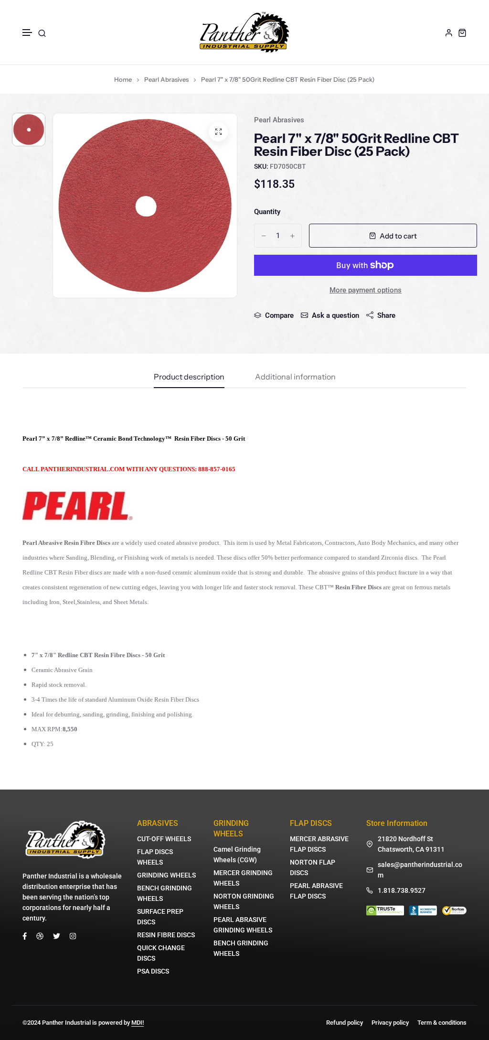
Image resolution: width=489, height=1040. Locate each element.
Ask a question (335, 315)
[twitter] (56, 936)
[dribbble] (39, 936)
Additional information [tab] (295, 377)
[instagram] (73, 936)
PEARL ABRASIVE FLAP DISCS (316, 891)
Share (386, 315)
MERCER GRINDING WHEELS (243, 878)
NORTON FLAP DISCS (312, 867)
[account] (449, 32)
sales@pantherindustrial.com (420, 870)
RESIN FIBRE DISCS (166, 935)
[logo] (244, 32)
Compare (279, 315)
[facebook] (24, 936)
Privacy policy (390, 1022)
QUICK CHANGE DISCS (161, 953)
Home (123, 79)
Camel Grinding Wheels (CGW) (237, 854)
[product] (218, 131)
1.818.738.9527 (401, 890)
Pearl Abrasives (166, 79)
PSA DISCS (153, 971)
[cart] (462, 32)
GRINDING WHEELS (166, 875)
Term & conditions (442, 1022)
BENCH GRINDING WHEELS (164, 893)
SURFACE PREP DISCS (160, 917)
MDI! (137, 1022)
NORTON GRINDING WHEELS (243, 901)
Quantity (267, 211)
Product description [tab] (189, 377)
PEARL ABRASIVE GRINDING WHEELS (242, 925)
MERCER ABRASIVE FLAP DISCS (319, 844)
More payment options (366, 290)
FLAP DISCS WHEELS (155, 857)
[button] (27, 32)
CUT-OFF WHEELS (164, 839)
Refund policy (344, 1022)
